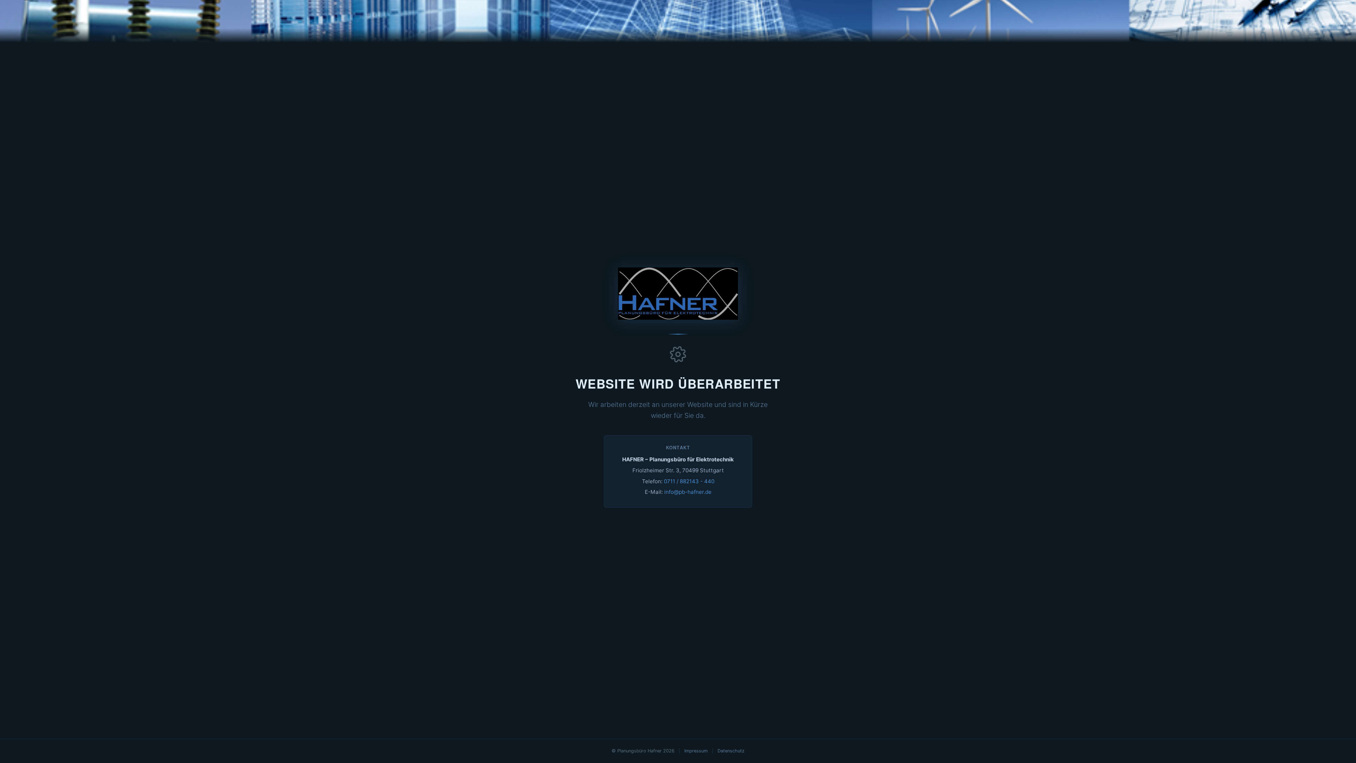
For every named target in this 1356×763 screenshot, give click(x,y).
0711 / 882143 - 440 (689, 481)
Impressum (696, 750)
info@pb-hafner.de (688, 492)
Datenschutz (731, 750)
